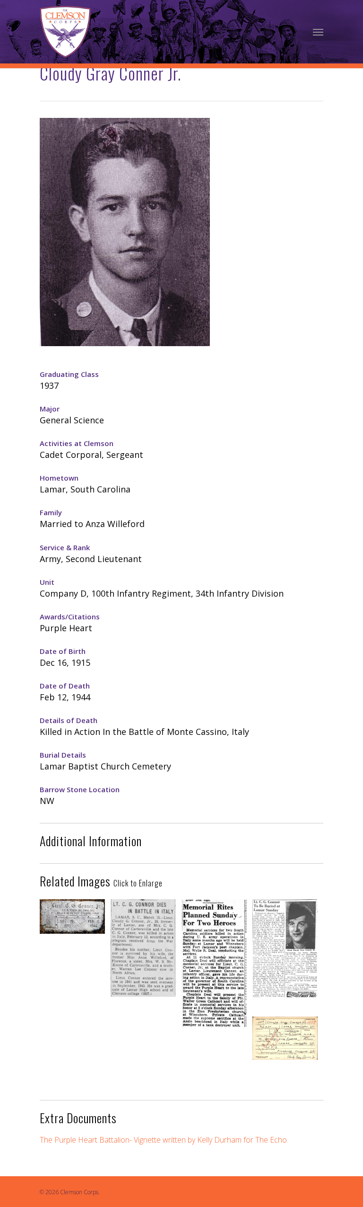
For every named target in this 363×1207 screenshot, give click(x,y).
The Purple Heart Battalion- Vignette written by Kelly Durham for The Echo (163, 1140)
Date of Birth (63, 651)
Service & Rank (65, 547)
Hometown (59, 478)
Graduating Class (69, 374)
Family (51, 512)
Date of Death (65, 685)
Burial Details (63, 755)
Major (50, 408)
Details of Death (68, 720)
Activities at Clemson (76, 443)
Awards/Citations (70, 616)
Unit (47, 582)
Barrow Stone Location (80, 789)
